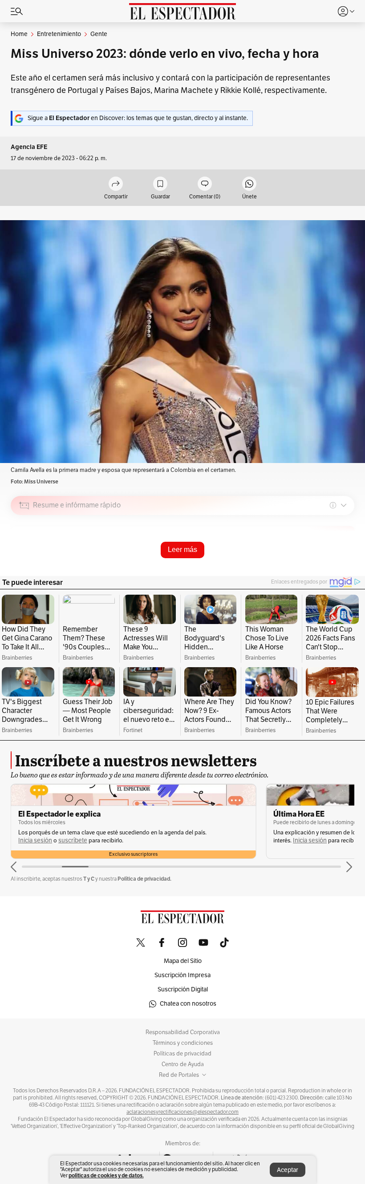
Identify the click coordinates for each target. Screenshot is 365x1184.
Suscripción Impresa (182, 975)
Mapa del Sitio (183, 961)
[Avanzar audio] (331, 568)
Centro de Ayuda (183, 1064)
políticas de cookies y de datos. (106, 1175)
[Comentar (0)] (205, 184)
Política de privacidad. (144, 878)
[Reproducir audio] (24, 556)
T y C (88, 878)
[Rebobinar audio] (317, 568)
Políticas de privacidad (182, 1054)
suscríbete (72, 840)
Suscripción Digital (183, 989)
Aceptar (287, 1170)
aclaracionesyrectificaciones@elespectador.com (182, 1112)
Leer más (182, 549)
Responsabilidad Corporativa (183, 1032)
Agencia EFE (29, 147)
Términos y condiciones (183, 1043)
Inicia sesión (35, 840)
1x (344, 567)
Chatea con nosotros (188, 1003)
